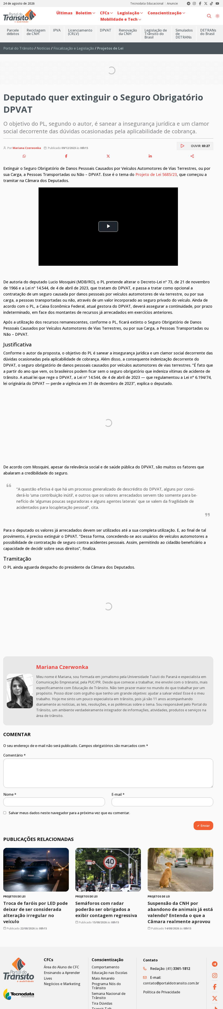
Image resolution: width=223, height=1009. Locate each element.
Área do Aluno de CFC (61, 967)
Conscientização (107, 960)
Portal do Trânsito (18, 48)
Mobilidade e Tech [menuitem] (119, 19)
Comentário (14, 755)
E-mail (118, 794)
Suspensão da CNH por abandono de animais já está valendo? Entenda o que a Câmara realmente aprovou (180, 912)
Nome (9, 794)
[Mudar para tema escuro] (217, 16)
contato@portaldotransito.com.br (171, 983)
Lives (48, 978)
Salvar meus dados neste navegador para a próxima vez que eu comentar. (69, 812)
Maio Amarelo (103, 978)
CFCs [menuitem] (104, 12)
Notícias (43, 48)
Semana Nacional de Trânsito (108, 996)
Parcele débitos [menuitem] (13, 32)
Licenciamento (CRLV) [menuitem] (80, 32)
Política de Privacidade (161, 992)
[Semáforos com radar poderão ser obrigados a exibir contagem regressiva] (108, 870)
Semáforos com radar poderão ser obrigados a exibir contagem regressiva (106, 909)
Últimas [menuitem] (64, 12)
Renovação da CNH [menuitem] (128, 32)
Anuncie (172, 3)
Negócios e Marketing (62, 984)
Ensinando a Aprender (62, 973)
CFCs (48, 960)
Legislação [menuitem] (128, 12)
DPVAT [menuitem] (105, 30)
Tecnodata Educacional (146, 3)
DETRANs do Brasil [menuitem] (208, 32)
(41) (178, 968)
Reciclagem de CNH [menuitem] (36, 32)
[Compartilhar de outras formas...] (192, 156)
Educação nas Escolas (109, 973)
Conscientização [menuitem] (165, 12)
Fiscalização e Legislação (73, 48)
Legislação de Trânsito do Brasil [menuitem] (155, 34)
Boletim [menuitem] (84, 12)
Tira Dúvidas (102, 1003)
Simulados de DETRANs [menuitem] (184, 34)
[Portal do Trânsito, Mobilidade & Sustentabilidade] (18, 970)
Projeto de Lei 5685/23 (156, 174)
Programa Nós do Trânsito (106, 986)
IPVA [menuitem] (57, 30)
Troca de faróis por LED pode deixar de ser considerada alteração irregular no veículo (35, 912)
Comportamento (105, 967)
